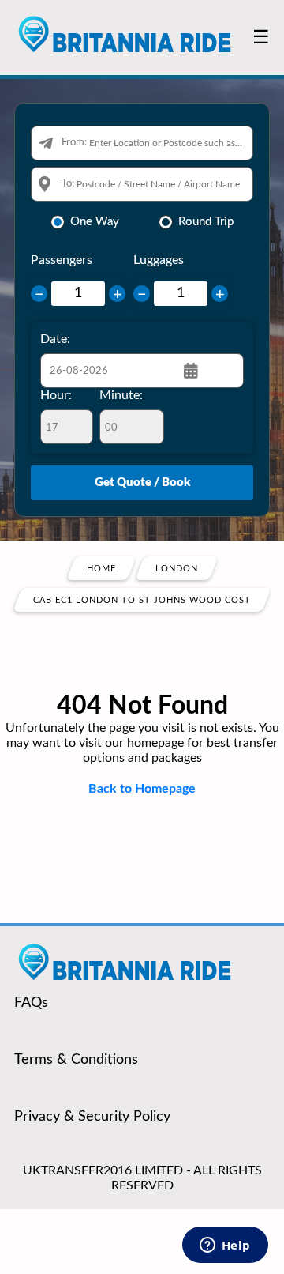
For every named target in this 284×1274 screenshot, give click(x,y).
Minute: (121, 395)
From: (74, 143)
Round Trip (206, 222)
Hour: (56, 395)
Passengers (61, 260)
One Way (94, 222)
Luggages (158, 260)
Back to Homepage (142, 788)
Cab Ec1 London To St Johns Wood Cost (142, 600)
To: (68, 184)
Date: (55, 339)
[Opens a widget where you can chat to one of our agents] (224, 1246)
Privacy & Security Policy (92, 1117)
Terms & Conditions (76, 1060)
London (176, 568)
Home (101, 568)
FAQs (31, 1003)
